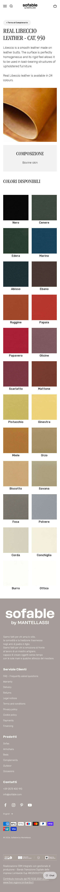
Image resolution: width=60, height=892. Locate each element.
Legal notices (10, 698)
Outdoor (7, 766)
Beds (5, 754)
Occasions (8, 771)
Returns (7, 692)
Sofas (6, 743)
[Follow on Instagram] (13, 805)
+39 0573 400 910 (12, 789)
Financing (8, 726)
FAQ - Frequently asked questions (20, 676)
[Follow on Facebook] (5, 805)
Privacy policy (10, 709)
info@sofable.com (12, 794)
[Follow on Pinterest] (22, 805)
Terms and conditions (14, 703)
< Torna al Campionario (17, 23)
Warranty (7, 681)
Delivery (7, 687)
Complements (10, 760)
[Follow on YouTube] (30, 805)
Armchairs (8, 749)
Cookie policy (10, 715)
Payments (8, 720)
